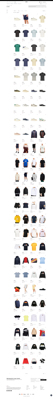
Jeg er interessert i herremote (41, 378)
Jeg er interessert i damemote (34, 378)
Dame (7, 10)
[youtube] (9, 390)
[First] (7, 373)
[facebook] (11, 390)
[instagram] (7, 390)
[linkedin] (8, 390)
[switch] (25, 11)
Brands (27, 389)
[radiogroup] (38, 378)
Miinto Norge (9, 386)
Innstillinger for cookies (42, 389)
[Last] (45, 373)
